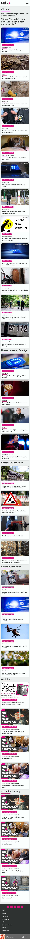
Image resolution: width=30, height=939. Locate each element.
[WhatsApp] (8, 907)
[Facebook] (11, 907)
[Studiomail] (18, 907)
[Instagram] (15, 907)
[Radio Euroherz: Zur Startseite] (13, 2)
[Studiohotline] (22, 907)
